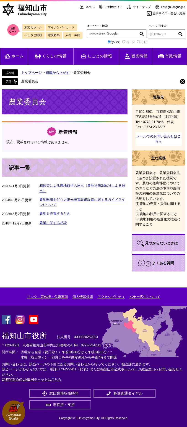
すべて (115, 42)
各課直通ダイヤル (128, 393)
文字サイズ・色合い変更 (169, 13)
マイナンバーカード (61, 27)
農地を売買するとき (54, 213)
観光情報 (139, 56)
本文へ (90, 7)
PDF (143, 42)
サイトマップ (142, 7)
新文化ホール (33, 27)
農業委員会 (29, 81)
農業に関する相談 (53, 223)
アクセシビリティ (111, 297)
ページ (130, 42)
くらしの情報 (54, 56)
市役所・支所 (64, 405)
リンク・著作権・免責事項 (47, 297)
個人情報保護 (83, 297)
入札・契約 (72, 35)
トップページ (31, 72)
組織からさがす (58, 72)
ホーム (17, 56)
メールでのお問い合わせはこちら (158, 138)
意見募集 (54, 35)
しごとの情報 (100, 56)
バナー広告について (145, 297)
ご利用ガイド (114, 7)
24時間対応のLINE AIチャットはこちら (31, 379)
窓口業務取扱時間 (63, 393)
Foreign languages (173, 7)
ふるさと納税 (33, 35)
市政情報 (173, 56)
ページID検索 (157, 26)
